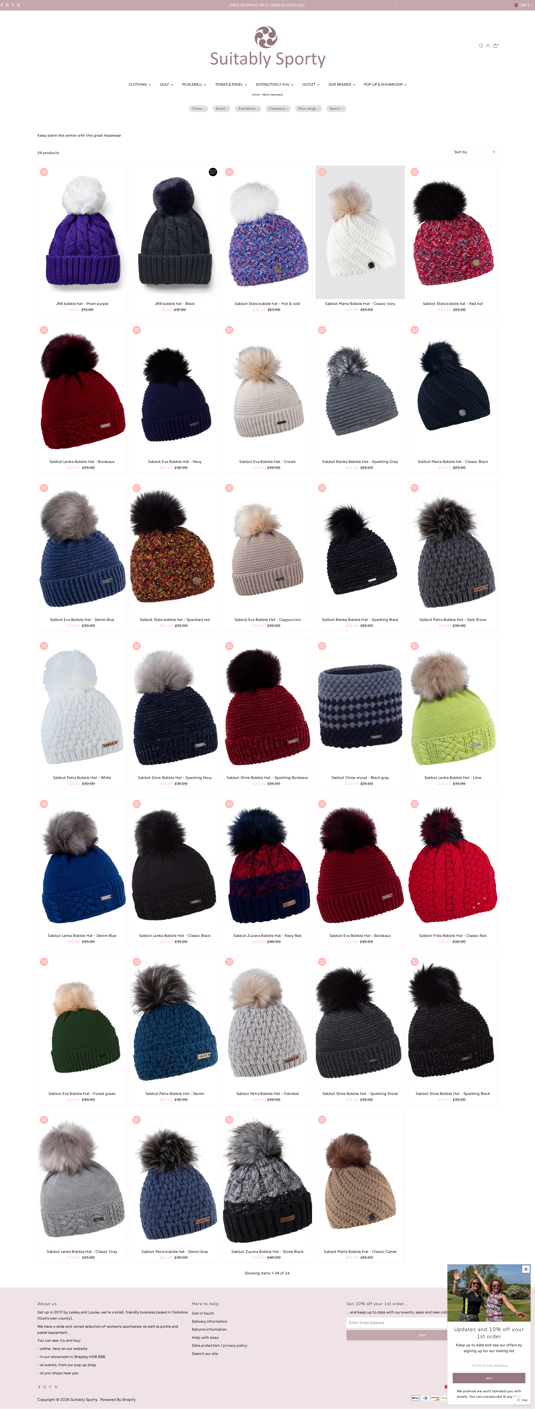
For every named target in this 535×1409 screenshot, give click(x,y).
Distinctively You (273, 84)
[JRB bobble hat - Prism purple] (82, 232)
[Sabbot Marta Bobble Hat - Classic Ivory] (360, 232)
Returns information (209, 1329)
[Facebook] (2, 5)
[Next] (395, 5)
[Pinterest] (13, 5)
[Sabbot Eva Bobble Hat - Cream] (267, 390)
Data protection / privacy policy (219, 1345)
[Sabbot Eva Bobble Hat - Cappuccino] (267, 548)
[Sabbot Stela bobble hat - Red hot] (452, 232)
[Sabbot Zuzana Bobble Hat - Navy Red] (267, 864)
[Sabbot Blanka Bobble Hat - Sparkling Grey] (360, 390)
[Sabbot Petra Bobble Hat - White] (82, 706)
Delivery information (209, 1321)
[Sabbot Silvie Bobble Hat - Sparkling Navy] (174, 706)
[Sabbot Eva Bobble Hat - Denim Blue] (82, 548)
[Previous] (139, 5)
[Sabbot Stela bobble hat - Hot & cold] (267, 232)
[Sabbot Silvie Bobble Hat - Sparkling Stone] (360, 1022)
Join (422, 1335)
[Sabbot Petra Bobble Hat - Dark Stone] (452, 548)
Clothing (138, 84)
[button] (198, 109)
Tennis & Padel (229, 84)
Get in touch (203, 1313)
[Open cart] (495, 46)
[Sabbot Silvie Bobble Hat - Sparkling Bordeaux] (267, 706)
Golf (165, 84)
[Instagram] (7, 5)
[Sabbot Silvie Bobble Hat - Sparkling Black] (452, 1022)
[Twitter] (18, 5)
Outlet (309, 84)
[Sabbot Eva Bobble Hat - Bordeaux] (360, 864)
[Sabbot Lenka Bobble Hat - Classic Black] (174, 864)
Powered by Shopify (118, 1399)
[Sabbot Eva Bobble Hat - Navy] (174, 390)
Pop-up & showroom (383, 84)
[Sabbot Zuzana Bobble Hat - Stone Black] (267, 1180)
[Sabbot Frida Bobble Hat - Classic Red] (452, 864)
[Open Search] (481, 46)
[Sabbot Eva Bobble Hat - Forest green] (82, 1022)
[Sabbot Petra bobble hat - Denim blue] (174, 1180)
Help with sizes (205, 1337)
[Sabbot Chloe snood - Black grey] (360, 706)
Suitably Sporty (84, 1399)
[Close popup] (526, 1269)
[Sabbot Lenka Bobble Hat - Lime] (452, 706)
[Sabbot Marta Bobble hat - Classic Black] (452, 390)
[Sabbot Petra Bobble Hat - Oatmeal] (267, 1022)
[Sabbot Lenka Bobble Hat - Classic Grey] (82, 1180)
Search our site (205, 1353)
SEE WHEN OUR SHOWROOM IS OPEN (267, 5)
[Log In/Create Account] (488, 46)
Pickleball (192, 84)
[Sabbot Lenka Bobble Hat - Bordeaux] (82, 390)
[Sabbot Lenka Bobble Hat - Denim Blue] (82, 864)
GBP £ (524, 5)
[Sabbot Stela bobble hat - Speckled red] (174, 548)
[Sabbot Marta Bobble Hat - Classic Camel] (360, 1180)
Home (256, 94)
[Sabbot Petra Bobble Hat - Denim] (174, 1022)
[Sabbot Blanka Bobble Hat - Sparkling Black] (360, 548)
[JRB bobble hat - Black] (174, 232)
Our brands (340, 84)
